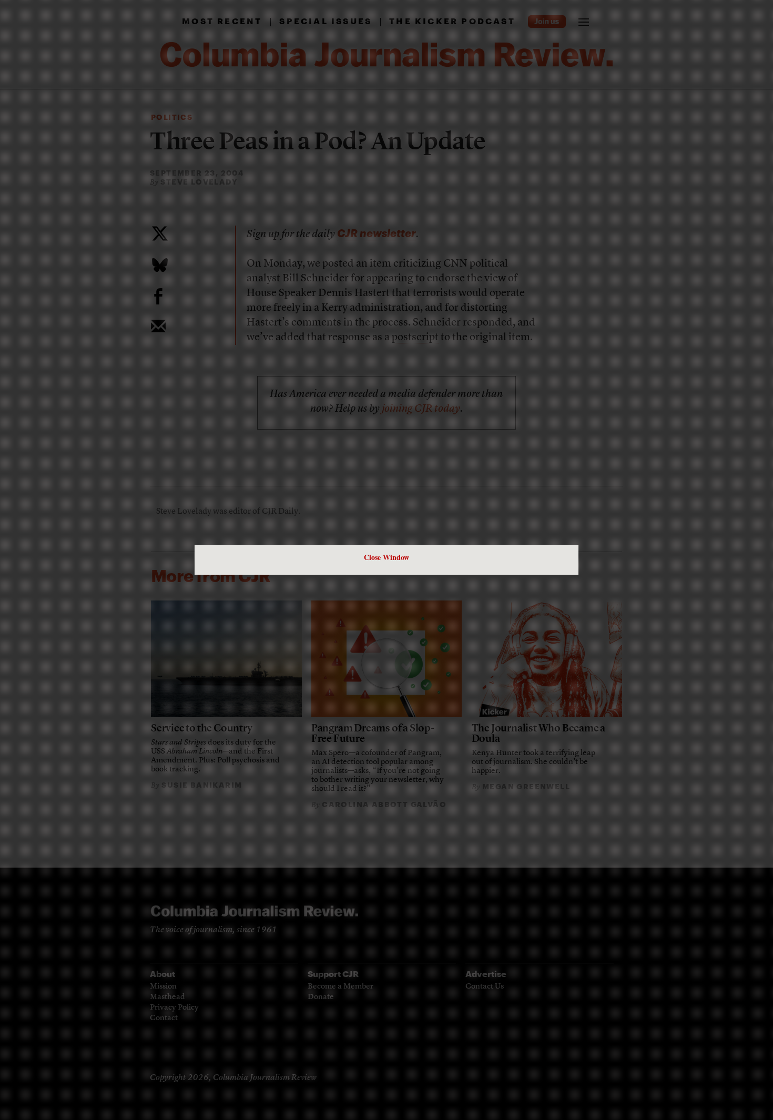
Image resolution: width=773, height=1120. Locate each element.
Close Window (386, 557)
